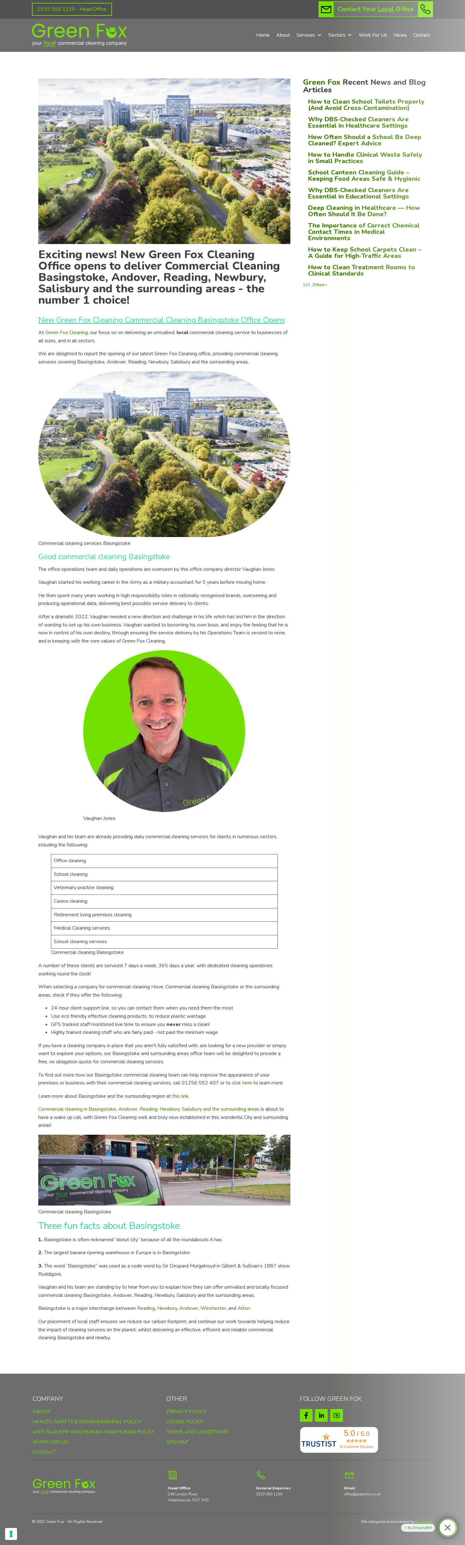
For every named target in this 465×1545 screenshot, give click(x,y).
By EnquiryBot (420, 1527)
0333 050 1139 (269, 1494)
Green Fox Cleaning (66, 332)
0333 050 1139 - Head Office (72, 9)
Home (263, 35)
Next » (322, 284)
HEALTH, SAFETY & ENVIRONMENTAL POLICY (87, 1422)
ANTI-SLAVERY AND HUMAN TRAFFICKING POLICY (93, 1432)
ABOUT (41, 1412)
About (283, 35)
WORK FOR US (50, 1442)
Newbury (167, 1308)
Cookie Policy (184, 1421)
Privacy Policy (186, 1411)
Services (305, 35)
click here (242, 1082)
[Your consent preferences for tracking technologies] (11, 1534)
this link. (180, 1096)
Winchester (213, 1308)
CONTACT (44, 1453)
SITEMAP (177, 1442)
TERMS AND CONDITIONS (197, 1432)
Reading (146, 1308)
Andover (188, 1308)
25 (314, 284)
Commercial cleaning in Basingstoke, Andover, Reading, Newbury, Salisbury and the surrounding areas (148, 1109)
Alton (244, 1308)
